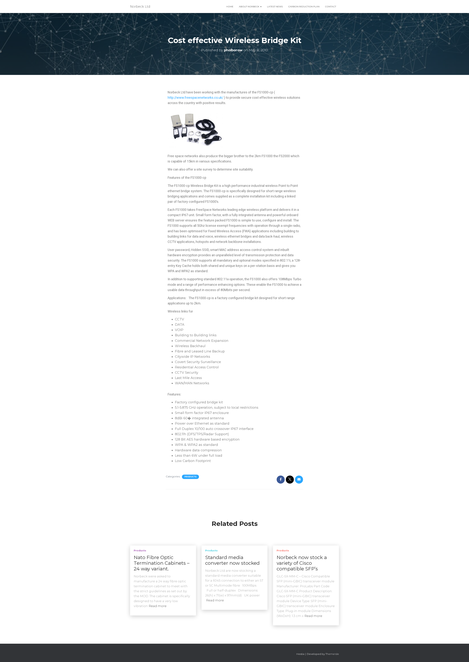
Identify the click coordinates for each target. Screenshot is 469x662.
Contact (330, 6)
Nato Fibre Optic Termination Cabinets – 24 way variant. (161, 563)
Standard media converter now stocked (232, 560)
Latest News (275, 6)
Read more (158, 606)
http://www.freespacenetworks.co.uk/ (195, 97)
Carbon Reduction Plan (304, 6)
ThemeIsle (332, 654)
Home (229, 6)
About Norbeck (249, 6)
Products (190, 477)
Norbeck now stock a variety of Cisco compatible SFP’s (302, 563)
